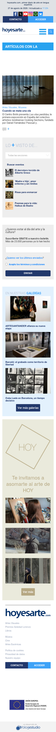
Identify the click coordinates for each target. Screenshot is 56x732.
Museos (22, 107)
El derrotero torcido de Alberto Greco (27, 171)
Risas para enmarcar (26, 192)
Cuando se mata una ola (16, 110)
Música (8, 636)
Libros (8, 630)
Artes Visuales (9, 107)
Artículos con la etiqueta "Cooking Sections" (22, 47)
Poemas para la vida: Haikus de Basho (26, 204)
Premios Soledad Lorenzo (18, 626)
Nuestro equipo (12, 657)
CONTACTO (15, 19)
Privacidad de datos (15, 654)
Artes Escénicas (13, 644)
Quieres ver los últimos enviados (25, 257)
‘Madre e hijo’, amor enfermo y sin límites (26, 182)
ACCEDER (40, 19)
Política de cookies (14, 650)
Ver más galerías (28, 407)
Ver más (28, 592)
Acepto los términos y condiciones (27, 264)
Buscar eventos (15, 164)
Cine (7, 640)
